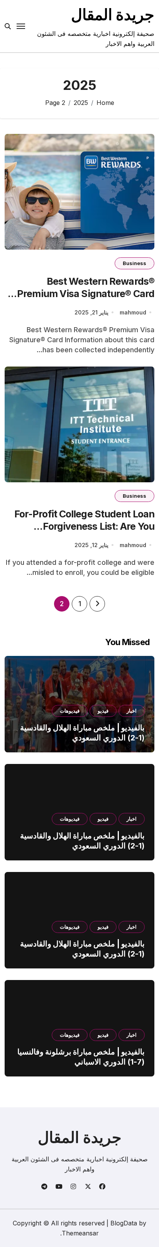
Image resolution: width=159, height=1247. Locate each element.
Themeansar (80, 1233)
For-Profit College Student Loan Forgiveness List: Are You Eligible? (84, 526)
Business (134, 263)
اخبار (132, 711)
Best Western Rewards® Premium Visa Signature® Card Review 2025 (85, 293)
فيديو (103, 711)
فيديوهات (70, 711)
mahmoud (133, 312)
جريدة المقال (112, 14)
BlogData (123, 1223)
